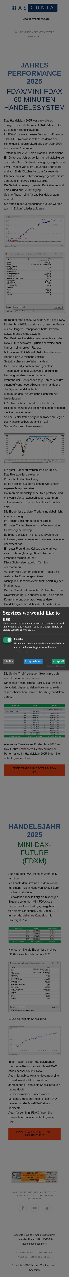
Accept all (58, 661)
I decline (8, 661)
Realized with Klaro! (56, 666)
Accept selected (33, 661)
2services (20, 651)
